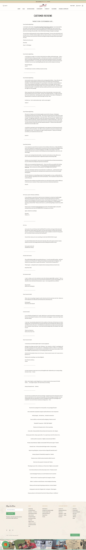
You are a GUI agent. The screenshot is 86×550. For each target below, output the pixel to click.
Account (79, 5)
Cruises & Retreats (63, 8)
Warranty (61, 511)
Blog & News (44, 515)
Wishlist (74, 515)
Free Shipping (39, 1)
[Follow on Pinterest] (12, 530)
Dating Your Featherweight (47, 510)
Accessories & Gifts (32, 524)
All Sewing (30, 508)
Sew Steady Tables (32, 518)
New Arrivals (31, 515)
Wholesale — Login (62, 513)
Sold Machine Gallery (32, 513)
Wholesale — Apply (62, 515)
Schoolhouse (30, 8)
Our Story (75, 508)
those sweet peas (39, 206)
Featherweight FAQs (46, 511)
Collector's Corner (32, 523)
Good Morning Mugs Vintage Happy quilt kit (44, 26)
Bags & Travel (31, 521)
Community (39, 8)
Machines (54, 8)
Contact (47, 8)
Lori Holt (30, 519)
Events (43, 516)
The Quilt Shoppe (31, 516)
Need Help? (72, 5)
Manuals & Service (46, 513)
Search (5, 5)
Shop (19, 8)
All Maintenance (31, 510)
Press (74, 518)
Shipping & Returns (62, 510)
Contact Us (61, 508)
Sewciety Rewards (76, 511)
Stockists (60, 516)
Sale (24, 8)
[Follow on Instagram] (9, 530)
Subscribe (10, 513)
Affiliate (74, 516)
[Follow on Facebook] (6, 530)
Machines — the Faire (32, 511)
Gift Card (74, 513)
